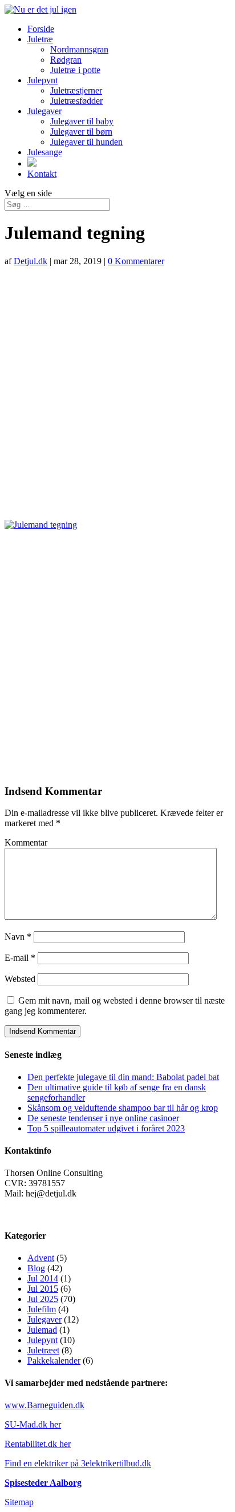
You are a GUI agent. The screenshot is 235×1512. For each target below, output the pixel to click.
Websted (20, 979)
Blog (36, 1268)
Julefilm (41, 1309)
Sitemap (19, 1502)
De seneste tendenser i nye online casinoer (103, 1118)
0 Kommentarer (136, 261)
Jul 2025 (42, 1299)
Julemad (42, 1330)
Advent (40, 1258)
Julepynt (42, 80)
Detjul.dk (30, 261)
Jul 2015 (42, 1288)
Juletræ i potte (75, 70)
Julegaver (44, 111)
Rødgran (66, 59)
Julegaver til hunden (86, 142)
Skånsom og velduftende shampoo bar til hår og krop (122, 1108)
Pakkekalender (53, 1360)
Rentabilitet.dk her (38, 1444)
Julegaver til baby (82, 121)
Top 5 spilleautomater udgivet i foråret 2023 (106, 1128)
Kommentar (26, 842)
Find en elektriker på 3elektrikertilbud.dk (78, 1463)
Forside (40, 29)
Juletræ (40, 39)
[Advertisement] (117, 393)
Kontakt (41, 174)
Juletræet (43, 1350)
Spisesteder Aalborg (43, 1482)
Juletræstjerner (76, 90)
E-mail (20, 958)
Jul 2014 (42, 1278)
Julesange (44, 152)
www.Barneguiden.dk (44, 1405)
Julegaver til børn (81, 131)
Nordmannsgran (79, 49)
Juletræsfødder (76, 101)
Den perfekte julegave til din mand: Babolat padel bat (123, 1077)
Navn (18, 936)
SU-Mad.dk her (33, 1424)
